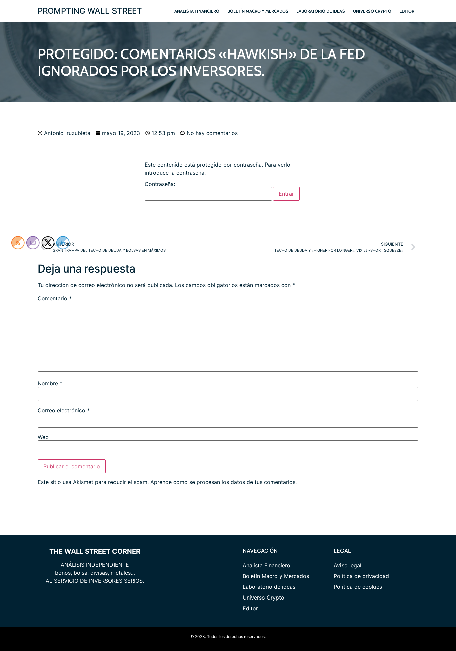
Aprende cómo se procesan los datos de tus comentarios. (223, 482)
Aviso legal (347, 565)
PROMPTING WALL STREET (90, 11)
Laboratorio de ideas (320, 11)
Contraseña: (160, 184)
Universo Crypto (372, 11)
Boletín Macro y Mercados (257, 11)
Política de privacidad (361, 576)
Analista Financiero (196, 11)
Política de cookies (358, 586)
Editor (406, 11)
